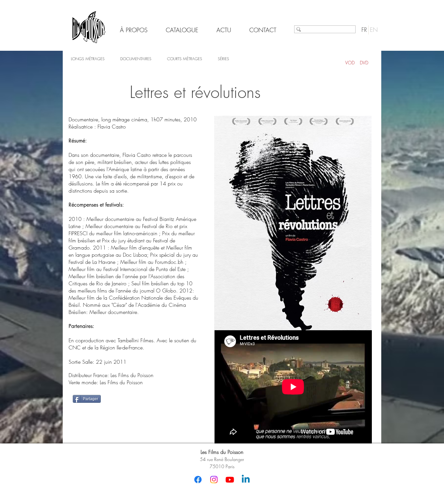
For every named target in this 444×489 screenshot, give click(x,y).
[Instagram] (214, 479)
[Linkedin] (246, 479)
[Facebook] (198, 479)
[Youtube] (230, 479)
